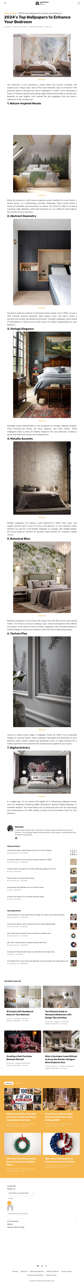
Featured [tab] (9, 1083)
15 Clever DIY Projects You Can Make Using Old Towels (25, 896)
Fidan (10, 1018)
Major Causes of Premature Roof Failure (20, 878)
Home (7, 13)
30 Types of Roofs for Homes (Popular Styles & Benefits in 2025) (29, 859)
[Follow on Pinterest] (46, 1266)
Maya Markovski (52, 1066)
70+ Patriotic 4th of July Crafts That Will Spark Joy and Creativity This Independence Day (38, 961)
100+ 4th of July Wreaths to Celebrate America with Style (27, 942)
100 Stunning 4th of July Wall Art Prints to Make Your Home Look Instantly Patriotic (35, 915)
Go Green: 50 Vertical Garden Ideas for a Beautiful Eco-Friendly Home (31, 952)
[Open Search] (79, 3)
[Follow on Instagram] (42, 1266)
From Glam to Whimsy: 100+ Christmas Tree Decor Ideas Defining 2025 (31, 924)
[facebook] (16, 839)
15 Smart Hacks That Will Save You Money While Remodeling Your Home (31, 869)
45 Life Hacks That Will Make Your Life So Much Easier (25, 887)
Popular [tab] (18, 1083)
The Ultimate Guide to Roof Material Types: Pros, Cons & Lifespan (29, 850)
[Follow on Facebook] (38, 1266)
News (14, 13)
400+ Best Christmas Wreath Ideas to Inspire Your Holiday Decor (29, 933)
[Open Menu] (5, 3)
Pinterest (42, 79)
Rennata (8, 27)
